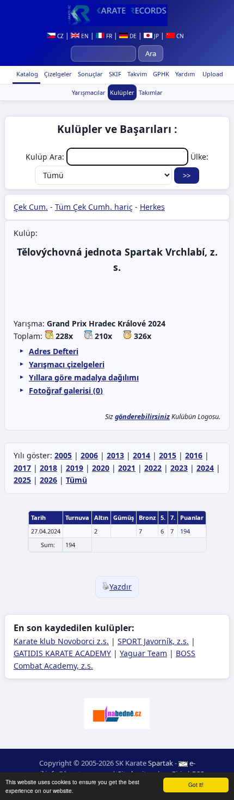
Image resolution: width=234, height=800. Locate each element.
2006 (89, 455)
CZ (60, 36)
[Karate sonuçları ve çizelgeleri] (117, 15)
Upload (212, 74)
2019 (74, 468)
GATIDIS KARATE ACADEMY (62, 653)
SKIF (114, 74)
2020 (100, 468)
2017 (22, 468)
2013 (115, 455)
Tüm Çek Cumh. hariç (94, 207)
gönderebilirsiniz (142, 416)
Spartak (160, 763)
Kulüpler (122, 92)
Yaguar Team (143, 653)
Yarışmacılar (89, 92)
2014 (141, 455)
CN (179, 36)
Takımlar (151, 92)
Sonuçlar (89, 74)
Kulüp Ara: (46, 156)
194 (185, 531)
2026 (48, 480)
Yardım (184, 74)
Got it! (196, 784)
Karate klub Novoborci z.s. (61, 641)
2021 (127, 468)
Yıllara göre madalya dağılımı (84, 377)
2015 (167, 455)
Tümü (76, 480)
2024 (205, 468)
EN (84, 36)
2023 (179, 468)
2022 (153, 468)
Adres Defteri (53, 351)
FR (108, 36)
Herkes (152, 207)
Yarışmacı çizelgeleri (66, 364)
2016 (193, 455)
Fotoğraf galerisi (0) (66, 390)
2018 (48, 468)
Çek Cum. (31, 207)
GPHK (160, 74)
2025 (22, 480)
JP (155, 36)
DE (132, 36)
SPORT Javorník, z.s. (153, 641)
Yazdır (120, 586)
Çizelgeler (57, 74)
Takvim (136, 74)
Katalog (26, 74)
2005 (63, 455)
